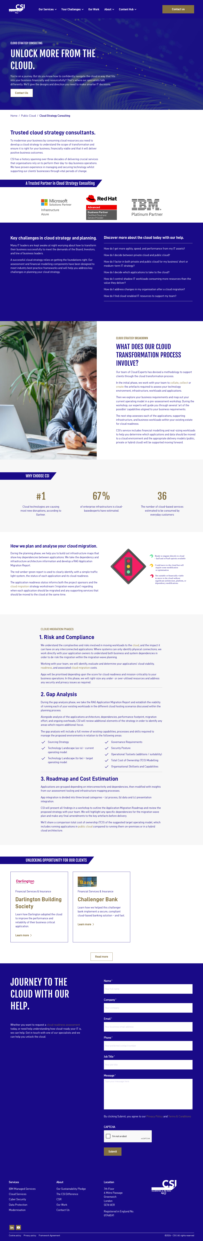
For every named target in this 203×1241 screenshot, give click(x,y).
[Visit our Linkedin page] (11, 1227)
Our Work (93, 9)
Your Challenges (71, 9)
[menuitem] (47, 9)
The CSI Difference (67, 1193)
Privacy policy (30, 1235)
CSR (59, 1199)
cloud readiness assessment (63, 1024)
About (107, 9)
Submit (112, 1151)
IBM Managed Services (22, 1188)
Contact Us (21, 92)
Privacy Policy (154, 1116)
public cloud (85, 826)
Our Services (46, 9)
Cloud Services (17, 1193)
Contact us (178, 9)
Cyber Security (17, 1199)
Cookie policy (15, 1235)
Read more (101, 956)
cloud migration (19, 586)
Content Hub (126, 9)
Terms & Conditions (179, 1116)
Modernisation (17, 1209)
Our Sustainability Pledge (71, 1188)
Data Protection (18, 1204)
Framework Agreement (49, 1235)
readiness (46, 667)
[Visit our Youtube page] (18, 1227)
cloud (136, 645)
